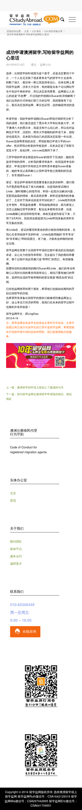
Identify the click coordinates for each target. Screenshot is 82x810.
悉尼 (13, 500)
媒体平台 (16, 549)
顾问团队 (16, 541)
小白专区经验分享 (53, 31)
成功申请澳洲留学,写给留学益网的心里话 (40, 55)
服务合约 (16, 556)
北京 (13, 493)
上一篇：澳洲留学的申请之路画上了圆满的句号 (34, 387)
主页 (26, 31)
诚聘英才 (16, 563)
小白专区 (36, 31)
